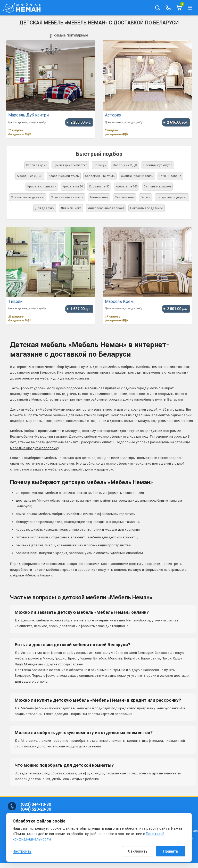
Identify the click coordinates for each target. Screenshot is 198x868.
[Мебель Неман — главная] (23, 7)
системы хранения (59, 463)
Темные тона (99, 197)
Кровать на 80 (72, 186)
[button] (190, 7)
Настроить (22, 851)
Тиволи (15, 301)
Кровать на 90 (99, 186)
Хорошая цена (36, 165)
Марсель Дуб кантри (28, 115)
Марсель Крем (119, 301)
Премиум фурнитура (157, 165)
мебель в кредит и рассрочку (34, 448)
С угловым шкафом (157, 186)
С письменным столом (67, 197)
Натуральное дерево (171, 197)
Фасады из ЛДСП (30, 176)
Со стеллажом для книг (28, 197)
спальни (16, 463)
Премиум (100, 165)
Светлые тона (125, 197)
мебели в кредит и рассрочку (70, 570)
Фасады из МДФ (125, 165)
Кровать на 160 (126, 186)
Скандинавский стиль (137, 176)
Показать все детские (146, 208)
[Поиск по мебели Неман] (157, 7)
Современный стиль (100, 176)
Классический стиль (64, 176)
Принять (170, 851)
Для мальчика (71, 208)
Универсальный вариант (106, 208)
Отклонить (137, 851)
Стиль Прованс (170, 176)
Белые (145, 197)
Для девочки (44, 208)
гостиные (32, 463)
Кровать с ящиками (41, 186)
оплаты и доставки (144, 564)
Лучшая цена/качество (70, 165)
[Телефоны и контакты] (168, 7)
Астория (113, 115)
